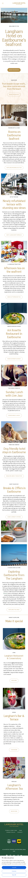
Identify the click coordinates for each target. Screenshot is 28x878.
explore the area (14, 609)
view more (14, 749)
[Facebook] (7, 855)
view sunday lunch (14, 415)
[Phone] (17, 855)
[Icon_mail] (21, 855)
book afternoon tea (14, 296)
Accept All (14, 867)
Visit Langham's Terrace (14, 235)
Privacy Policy (10, 832)
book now (14, 811)
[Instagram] (10, 855)
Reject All (14, 874)
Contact (20, 832)
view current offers (14, 516)
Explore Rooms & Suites (14, 167)
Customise (14, 871)
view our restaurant (14, 358)
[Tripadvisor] (14, 855)
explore (14, 680)
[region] (14, 867)
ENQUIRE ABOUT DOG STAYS (14, 476)
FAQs (20, 830)
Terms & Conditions (11, 830)
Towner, (5, 593)
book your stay (14, 69)
